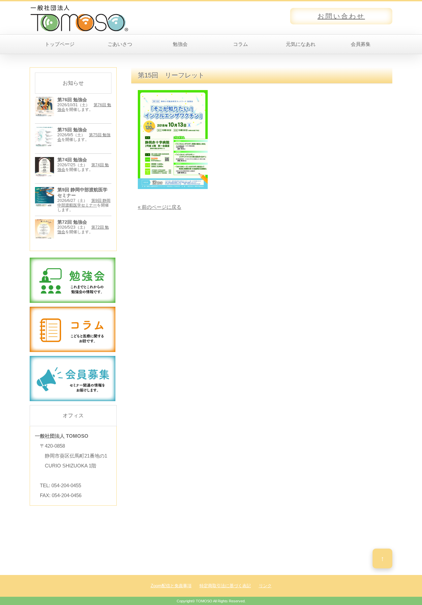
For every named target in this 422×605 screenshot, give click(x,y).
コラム (240, 44)
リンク (265, 585)
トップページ (60, 44)
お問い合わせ (341, 16)
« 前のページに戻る (159, 207)
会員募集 (361, 44)
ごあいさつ (119, 44)
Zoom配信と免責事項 (171, 585)
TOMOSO (204, 601)
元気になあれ (301, 44)
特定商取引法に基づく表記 (225, 585)
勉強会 (180, 44)
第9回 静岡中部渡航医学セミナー (83, 202)
